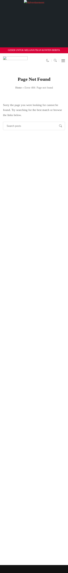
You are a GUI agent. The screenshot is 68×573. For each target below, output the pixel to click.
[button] (47, 60)
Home (18, 87)
